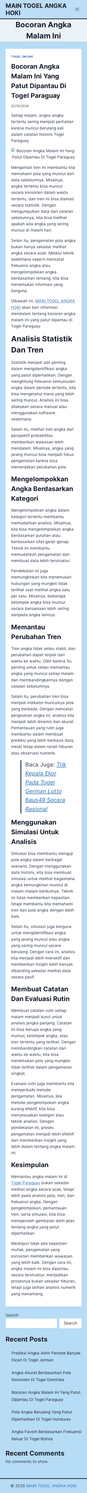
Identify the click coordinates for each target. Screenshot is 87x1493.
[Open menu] (77, 9)
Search (12, 1315)
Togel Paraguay (25, 1183)
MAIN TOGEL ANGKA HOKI (51, 1486)
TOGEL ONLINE (22, 56)
